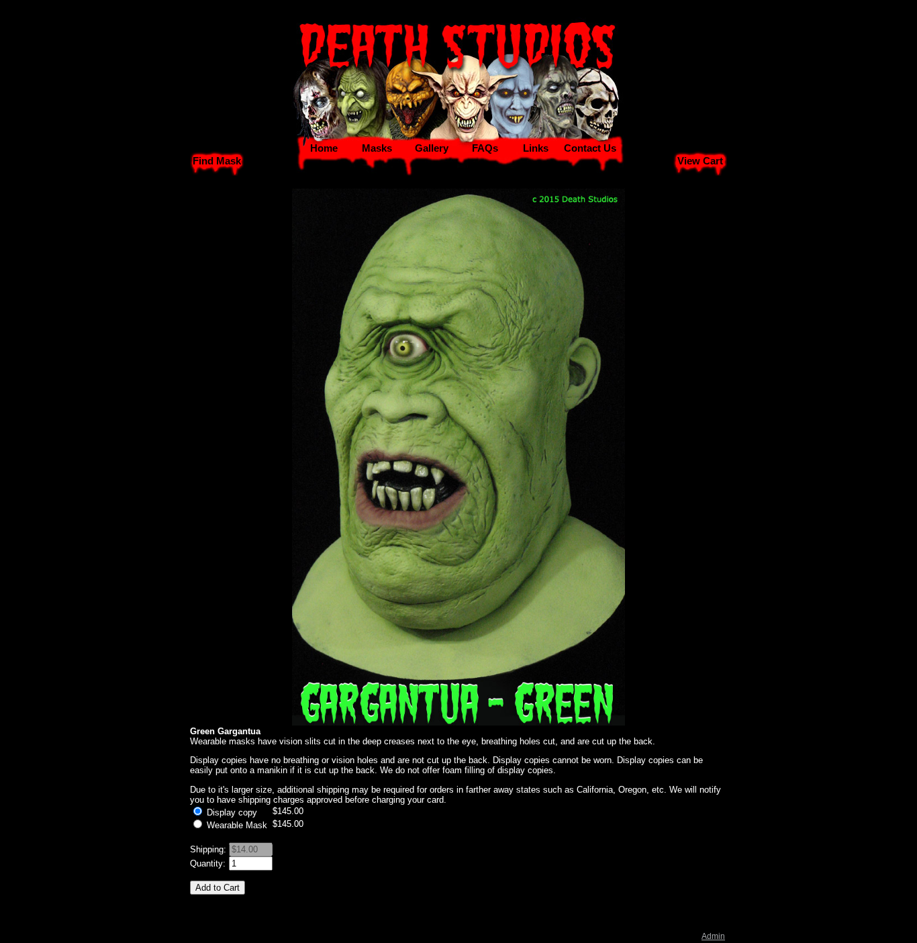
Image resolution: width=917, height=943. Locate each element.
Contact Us (590, 148)
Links (535, 148)
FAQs (485, 148)
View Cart (700, 161)
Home (324, 148)
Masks (377, 148)
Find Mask (217, 161)
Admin (713, 936)
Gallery (431, 148)
